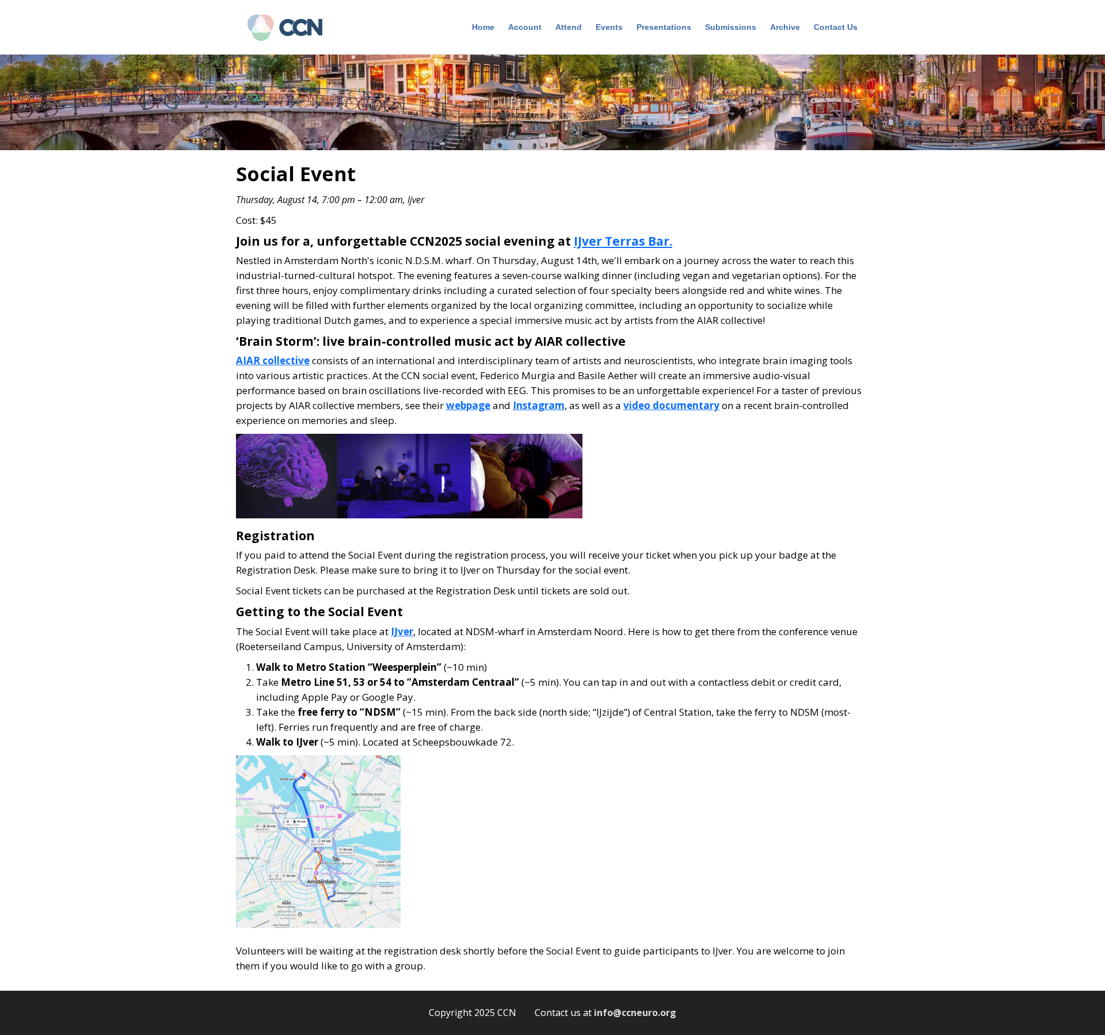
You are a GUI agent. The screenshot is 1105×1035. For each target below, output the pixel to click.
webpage (468, 405)
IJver (402, 631)
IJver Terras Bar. (623, 241)
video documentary (671, 405)
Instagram (539, 405)
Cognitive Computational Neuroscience (290, 28)
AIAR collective (273, 360)
